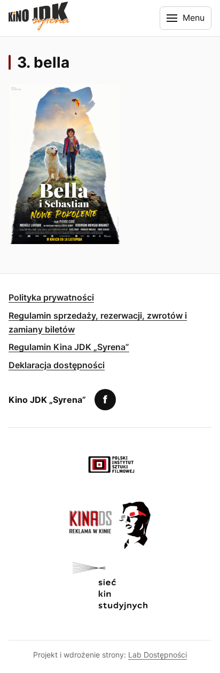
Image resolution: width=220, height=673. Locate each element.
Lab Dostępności (157, 654)
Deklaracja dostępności (57, 365)
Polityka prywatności (51, 297)
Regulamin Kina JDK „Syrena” (69, 347)
